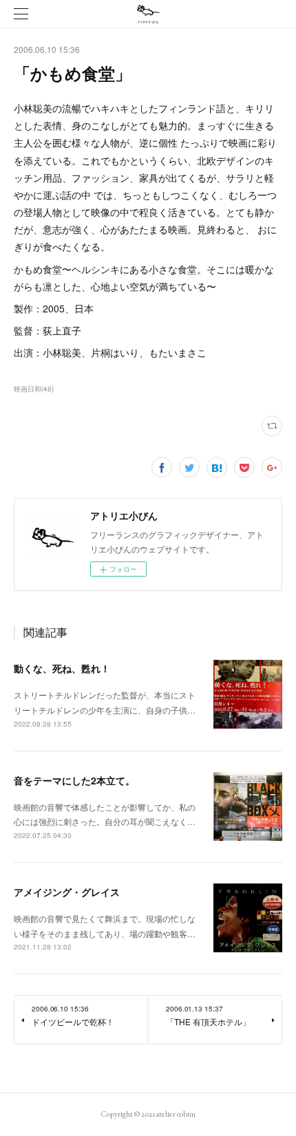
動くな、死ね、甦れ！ (62, 668)
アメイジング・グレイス (67, 892)
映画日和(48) (34, 389)
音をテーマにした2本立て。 (74, 780)
